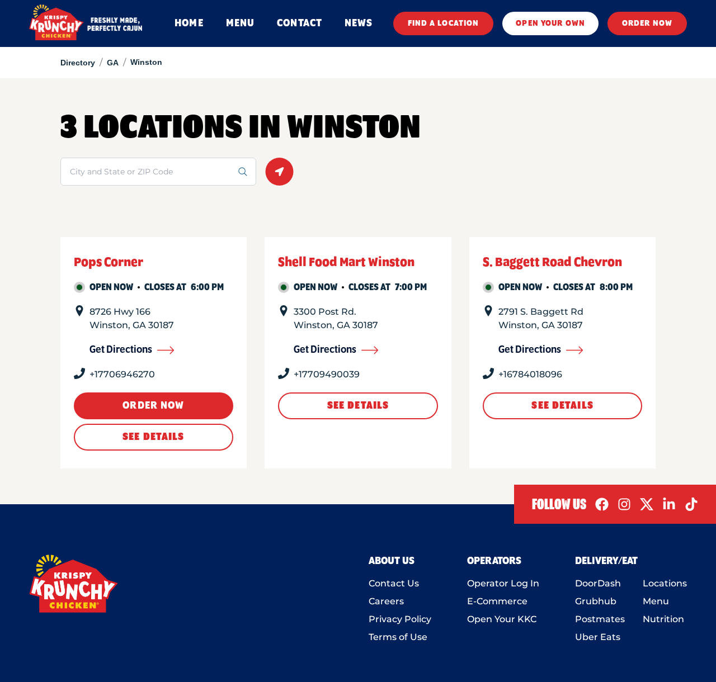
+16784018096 (530, 374)
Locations (665, 583)
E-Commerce (497, 601)
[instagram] (624, 504)
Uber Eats (597, 637)
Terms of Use (398, 637)
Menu (656, 601)
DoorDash (598, 583)
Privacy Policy (400, 619)
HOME (189, 23)
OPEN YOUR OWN (550, 23)
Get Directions (121, 350)
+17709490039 (327, 374)
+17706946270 (122, 374)
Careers (386, 601)
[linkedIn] (669, 504)
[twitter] (646, 504)
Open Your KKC (501, 619)
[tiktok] (691, 504)
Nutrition (663, 619)
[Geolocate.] (279, 172)
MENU (240, 23)
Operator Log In (503, 583)
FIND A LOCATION (443, 23)
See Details (153, 437)
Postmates (600, 619)
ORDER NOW (647, 23)
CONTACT (299, 23)
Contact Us (394, 583)
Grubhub (595, 601)
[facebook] (602, 504)
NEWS (359, 23)
